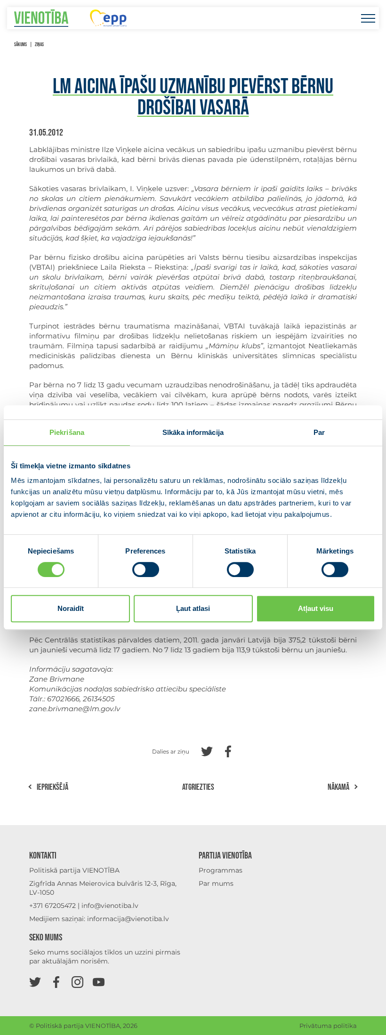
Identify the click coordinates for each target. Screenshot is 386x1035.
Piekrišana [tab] (66, 432)
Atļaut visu (315, 608)
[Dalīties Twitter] (206, 750)
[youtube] (98, 981)
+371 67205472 (52, 905)
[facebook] (56, 981)
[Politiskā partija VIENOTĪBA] (41, 18)
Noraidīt (70, 608)
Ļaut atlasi (193, 608)
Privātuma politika (328, 1025)
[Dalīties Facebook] (228, 750)
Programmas (220, 870)
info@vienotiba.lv (109, 905)
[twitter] (35, 981)
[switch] (145, 569)
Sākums (20, 44)
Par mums (216, 883)
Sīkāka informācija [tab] (193, 432)
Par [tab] (319, 432)
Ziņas (39, 44)
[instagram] (77, 981)
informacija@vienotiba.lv (128, 919)
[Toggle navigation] (368, 18)
